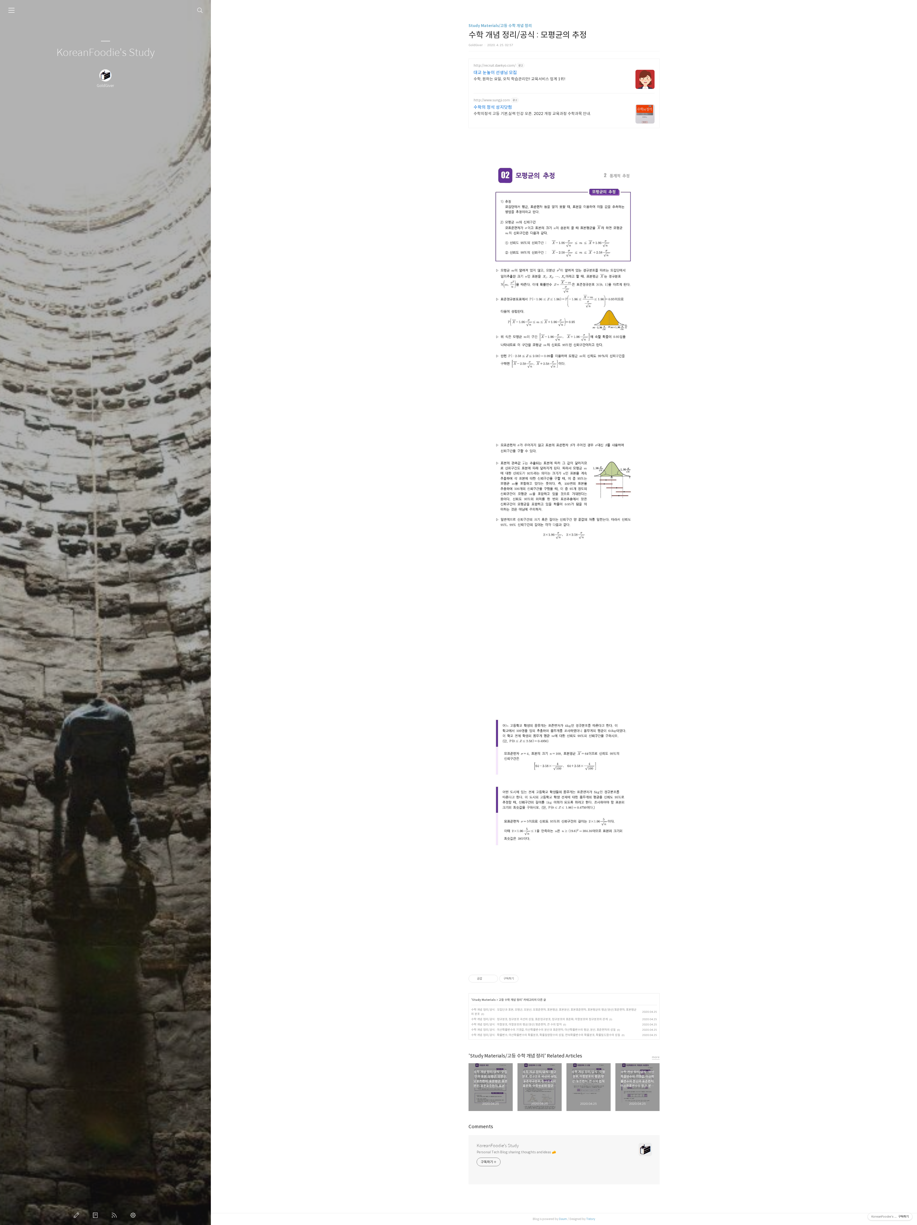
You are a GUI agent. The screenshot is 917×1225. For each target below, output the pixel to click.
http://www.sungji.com (492, 100)
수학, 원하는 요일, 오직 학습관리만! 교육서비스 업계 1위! (519, 78)
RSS (115, 1215)
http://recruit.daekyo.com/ (495, 66)
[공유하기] (487, 978)
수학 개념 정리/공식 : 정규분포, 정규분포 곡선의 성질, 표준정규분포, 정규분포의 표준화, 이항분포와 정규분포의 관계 (539, 1019)
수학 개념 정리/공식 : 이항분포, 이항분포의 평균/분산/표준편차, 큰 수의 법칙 (516, 1024)
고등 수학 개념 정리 (510, 1000)
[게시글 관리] (493, 978)
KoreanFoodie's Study (105, 53)
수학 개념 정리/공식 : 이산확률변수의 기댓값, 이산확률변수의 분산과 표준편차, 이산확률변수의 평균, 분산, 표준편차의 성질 (543, 1029)
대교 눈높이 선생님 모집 (495, 72)
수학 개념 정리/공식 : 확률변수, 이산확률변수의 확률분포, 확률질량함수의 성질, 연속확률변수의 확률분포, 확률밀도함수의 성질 (545, 1035)
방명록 (96, 1215)
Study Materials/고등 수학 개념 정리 (500, 25)
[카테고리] (11, 10)
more (656, 1057)
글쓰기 (77, 1215)
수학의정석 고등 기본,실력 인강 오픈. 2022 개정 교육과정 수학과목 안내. (532, 113)
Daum (563, 1219)
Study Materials (484, 1000)
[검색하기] (200, 10)
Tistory (590, 1219)
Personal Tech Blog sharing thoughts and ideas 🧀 (516, 1152)
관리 (134, 1215)
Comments (481, 1127)
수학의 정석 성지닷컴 (493, 107)
